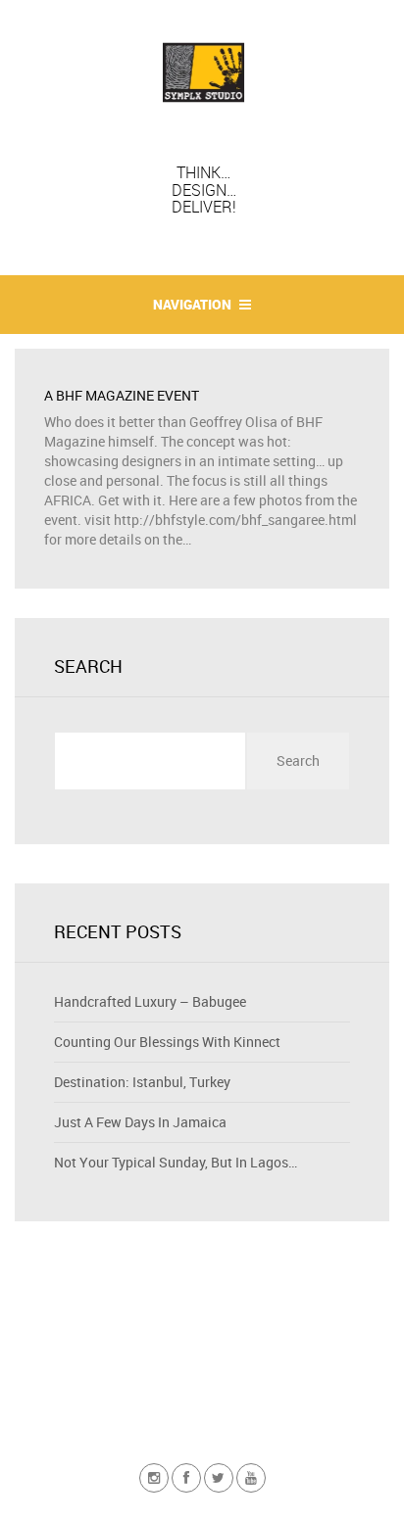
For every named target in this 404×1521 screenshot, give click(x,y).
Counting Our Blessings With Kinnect (167, 1041)
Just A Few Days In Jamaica (140, 1122)
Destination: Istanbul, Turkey (142, 1081)
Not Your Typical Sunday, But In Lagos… (175, 1162)
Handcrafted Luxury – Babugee (150, 1001)
